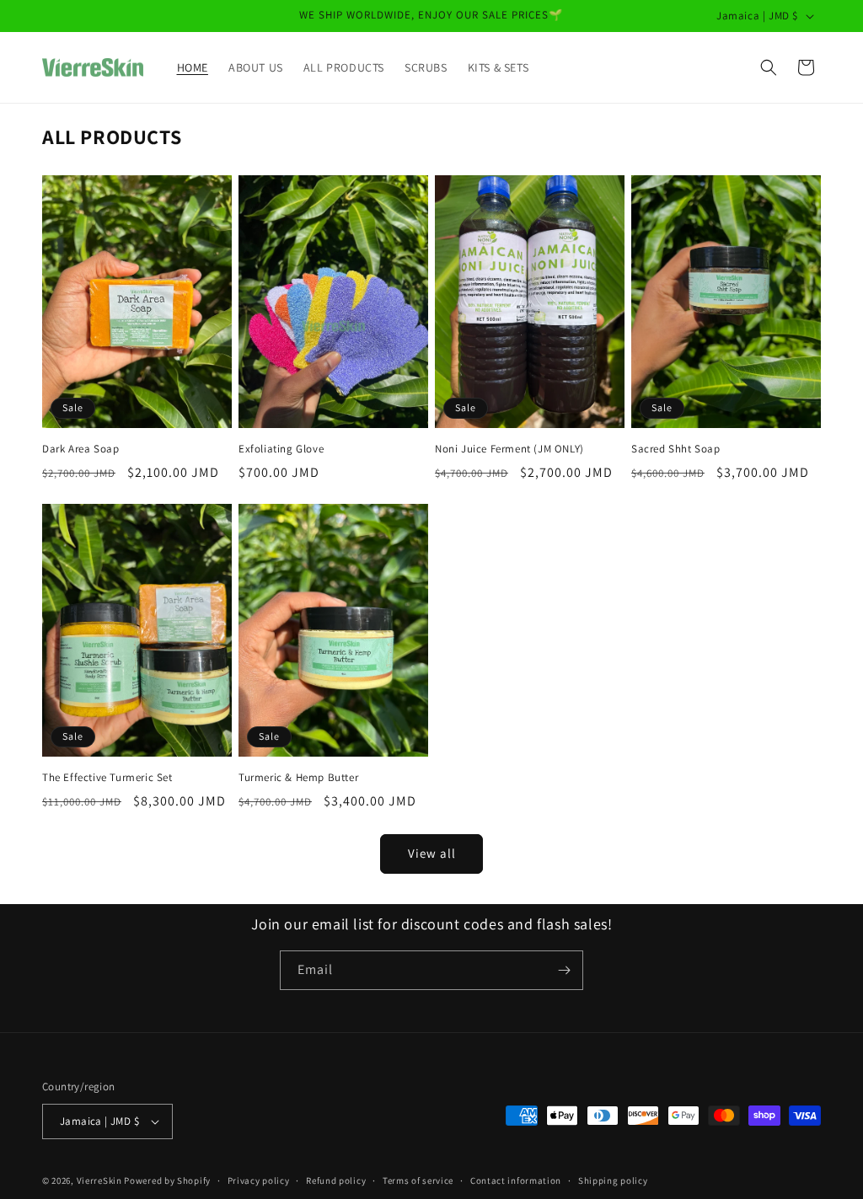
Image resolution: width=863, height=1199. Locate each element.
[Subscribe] (563, 970)
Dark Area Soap (80, 449)
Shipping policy (613, 1180)
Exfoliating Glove (281, 449)
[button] (768, 67)
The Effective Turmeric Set (107, 777)
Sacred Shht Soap (676, 449)
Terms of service (418, 1180)
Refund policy (336, 1180)
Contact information (515, 1180)
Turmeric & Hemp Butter (298, 777)
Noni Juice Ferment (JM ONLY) (509, 449)
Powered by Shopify (167, 1180)
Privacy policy (259, 1180)
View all (432, 853)
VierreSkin (99, 1180)
